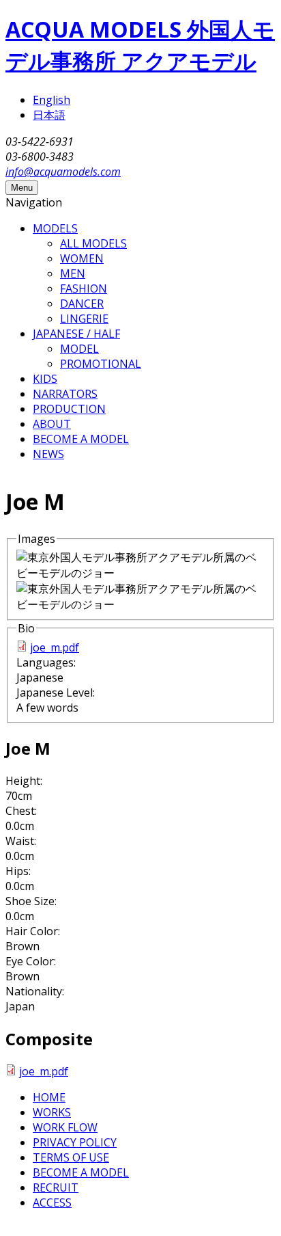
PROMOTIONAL (100, 363)
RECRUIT (55, 1187)
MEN (72, 273)
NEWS (48, 453)
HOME (49, 1097)
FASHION (83, 288)
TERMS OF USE (71, 1157)
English (51, 99)
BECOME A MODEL (81, 438)
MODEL (79, 348)
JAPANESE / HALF (76, 333)
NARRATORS (65, 393)
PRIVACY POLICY (75, 1142)
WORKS (52, 1112)
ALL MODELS (93, 243)
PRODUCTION (69, 408)
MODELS (55, 228)
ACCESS (52, 1202)
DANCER (82, 303)
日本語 (49, 114)
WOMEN (82, 258)
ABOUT (52, 423)
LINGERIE (84, 318)
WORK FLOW (65, 1127)
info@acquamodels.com (63, 171)
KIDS (45, 378)
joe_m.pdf (54, 647)
